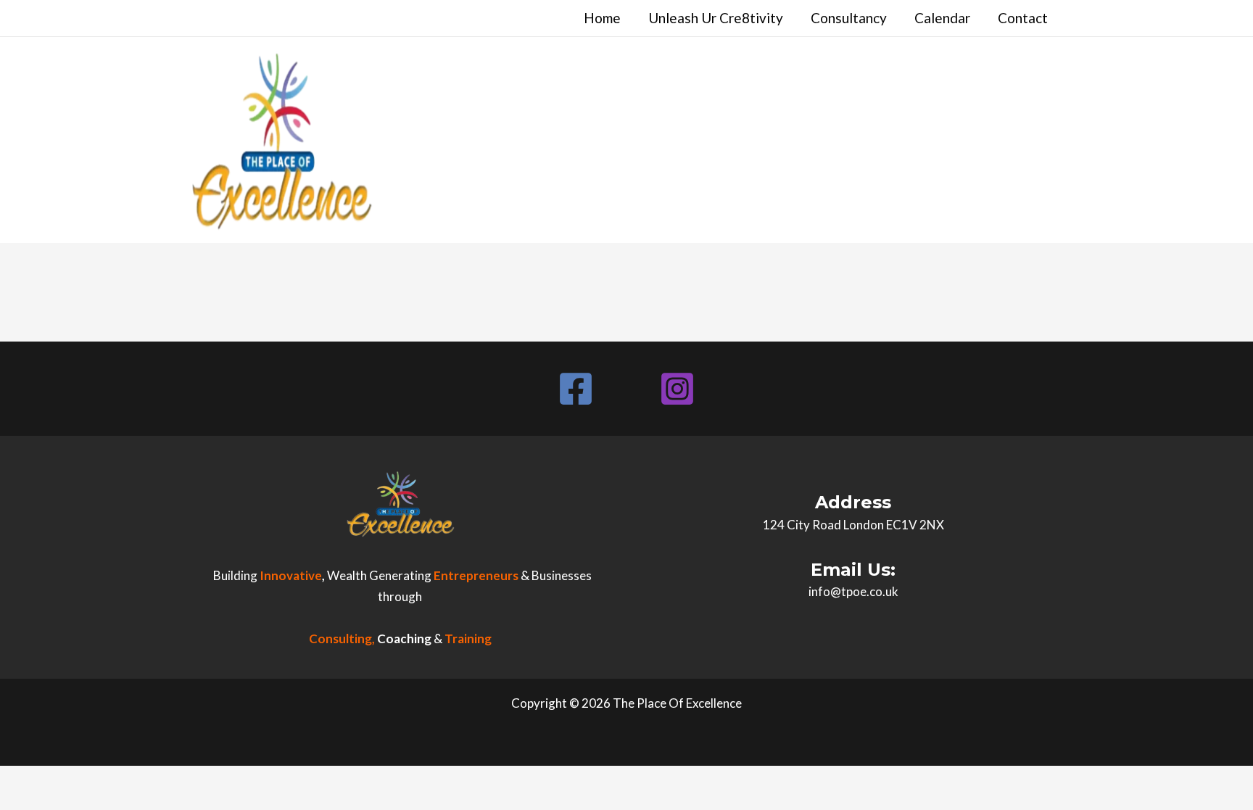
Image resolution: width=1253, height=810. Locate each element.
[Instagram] (677, 388)
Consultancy (849, 17)
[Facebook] (575, 388)
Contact (1023, 17)
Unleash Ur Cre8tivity (715, 17)
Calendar (942, 17)
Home (602, 17)
